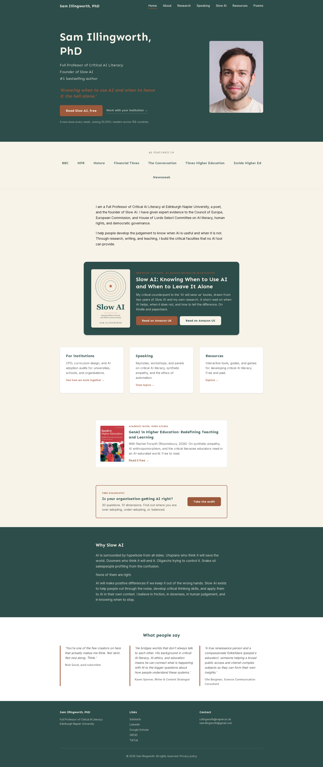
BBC (65, 163)
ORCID (134, 735)
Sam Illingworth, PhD (79, 6)
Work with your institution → (127, 110)
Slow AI (221, 5)
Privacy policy (188, 756)
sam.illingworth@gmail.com (215, 723)
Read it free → (139, 460)
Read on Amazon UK (157, 320)
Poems (258, 5)
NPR (80, 163)
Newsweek (161, 177)
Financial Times (126, 163)
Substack (135, 719)
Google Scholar (139, 729)
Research (184, 5)
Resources (240, 5)
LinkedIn (135, 724)
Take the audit (204, 501)
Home (152, 5)
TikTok (134, 740)
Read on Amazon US (200, 320)
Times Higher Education (204, 163)
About (167, 5)
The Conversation (162, 163)
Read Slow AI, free (81, 111)
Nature (99, 163)
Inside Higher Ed (247, 163)
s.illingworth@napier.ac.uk (215, 719)
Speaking (203, 5)
